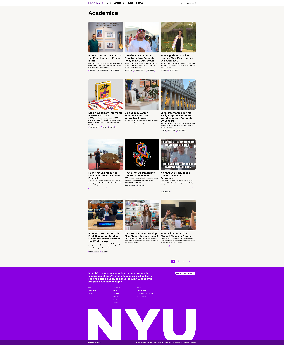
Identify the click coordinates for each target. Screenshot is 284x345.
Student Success (190, 342)
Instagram (116, 288)
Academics (119, 3)
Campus (139, 3)
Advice (130, 3)
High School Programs (173, 342)
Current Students (178, 188)
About (139, 288)
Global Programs (130, 126)
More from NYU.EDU (94, 342)
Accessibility (141, 296)
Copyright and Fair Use (145, 293)
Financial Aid (158, 342)
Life (109, 3)
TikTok (115, 299)
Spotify (115, 302)
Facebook (116, 293)
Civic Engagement (94, 251)
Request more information (184, 273)
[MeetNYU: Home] (95, 3)
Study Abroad (150, 70)
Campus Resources (94, 127)
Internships (92, 70)
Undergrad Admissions (144, 342)
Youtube (115, 296)
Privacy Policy (142, 291)
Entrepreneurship (130, 185)
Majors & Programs (103, 70)
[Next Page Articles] (194, 261)
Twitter (115, 291)
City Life (103, 127)
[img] (105, 37)
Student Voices (115, 70)
